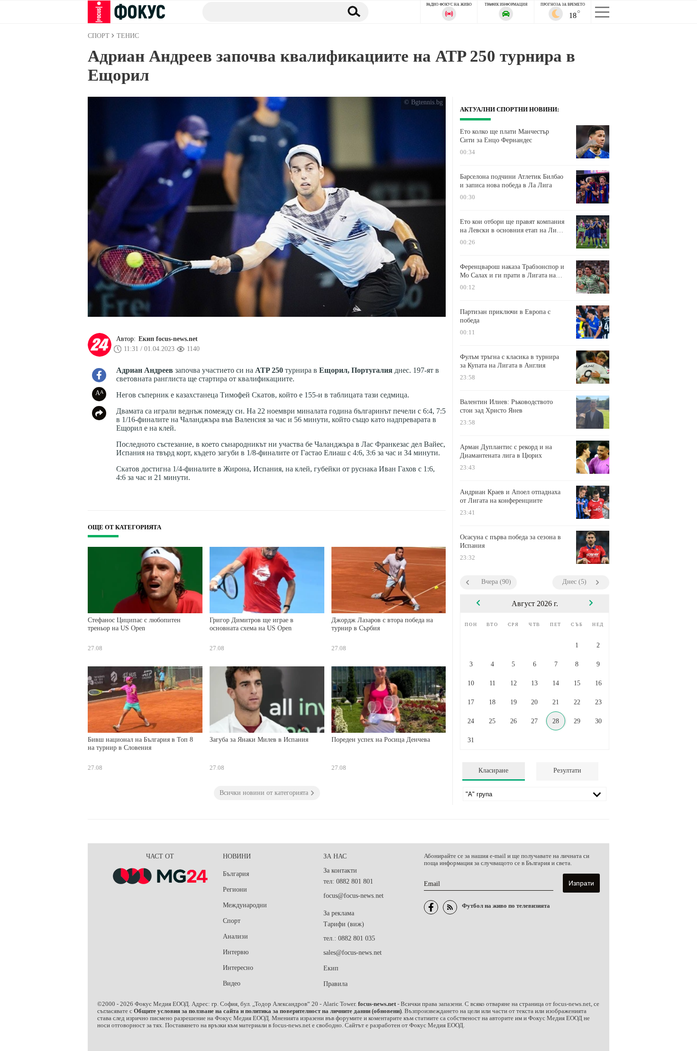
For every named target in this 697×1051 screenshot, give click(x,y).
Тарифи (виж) (343, 924)
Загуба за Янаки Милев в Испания (259, 739)
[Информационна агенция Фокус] (431, 907)
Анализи (235, 936)
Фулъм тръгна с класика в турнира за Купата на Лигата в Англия (509, 361)
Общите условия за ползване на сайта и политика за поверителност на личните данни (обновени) (268, 1011)
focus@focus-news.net (353, 895)
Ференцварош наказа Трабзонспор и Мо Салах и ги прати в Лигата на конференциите (512, 271)
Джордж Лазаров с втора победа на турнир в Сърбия (382, 624)
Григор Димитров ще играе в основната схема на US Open (251, 624)
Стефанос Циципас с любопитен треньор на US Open (134, 624)
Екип (331, 968)
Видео (231, 983)
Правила (335, 983)
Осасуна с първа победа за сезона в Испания (510, 541)
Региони (235, 889)
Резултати (567, 770)
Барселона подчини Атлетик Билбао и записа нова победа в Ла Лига (511, 181)
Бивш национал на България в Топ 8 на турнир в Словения (140, 744)
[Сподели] (99, 413)
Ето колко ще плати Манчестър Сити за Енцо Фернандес (504, 136)
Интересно (238, 967)
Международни (245, 905)
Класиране (493, 770)
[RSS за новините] (450, 907)
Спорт (231, 920)
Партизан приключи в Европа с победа (505, 316)
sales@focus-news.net (352, 952)
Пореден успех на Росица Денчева (380, 739)
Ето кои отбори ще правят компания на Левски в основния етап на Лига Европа (512, 226)
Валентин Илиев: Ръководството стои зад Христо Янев (506, 406)
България (236, 873)
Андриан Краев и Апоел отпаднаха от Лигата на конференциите (510, 496)
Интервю (235, 952)
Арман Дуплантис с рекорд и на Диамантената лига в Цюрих (506, 451)
